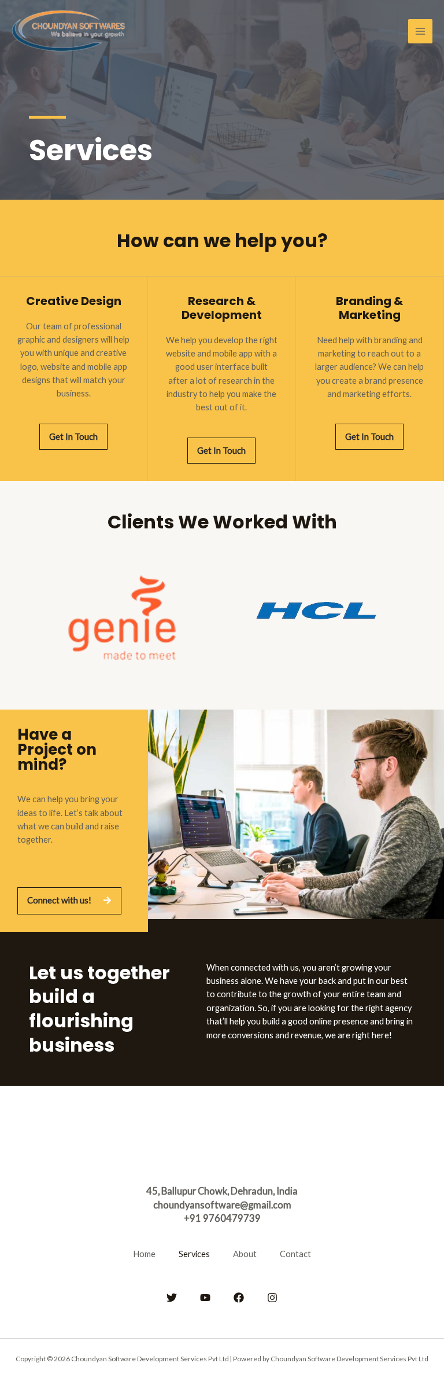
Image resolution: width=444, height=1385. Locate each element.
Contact (295, 1254)
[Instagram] (272, 1297)
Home (144, 1254)
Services (194, 1254)
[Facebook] (239, 1297)
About (245, 1254)
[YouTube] (205, 1297)
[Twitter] (171, 1297)
